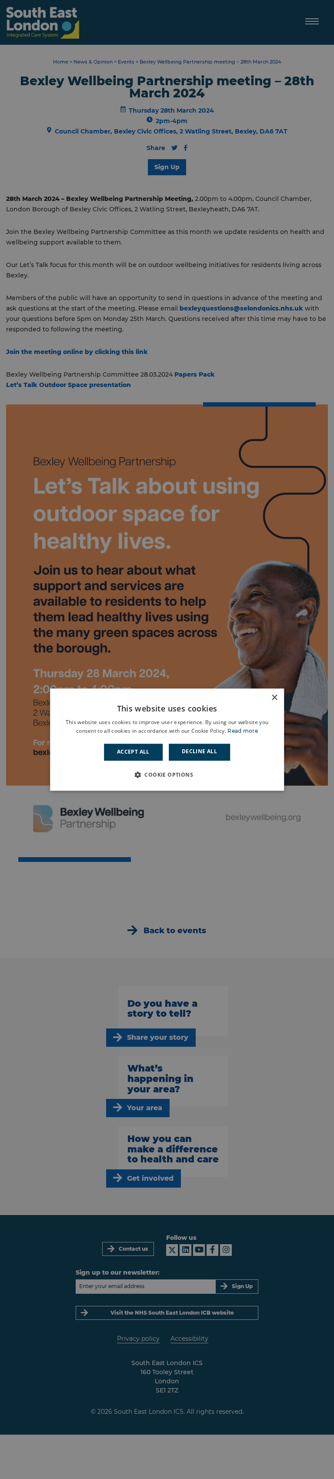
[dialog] (167, 739)
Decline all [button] (199, 751)
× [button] (274, 697)
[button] (167, 774)
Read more (242, 731)
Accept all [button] (133, 752)
